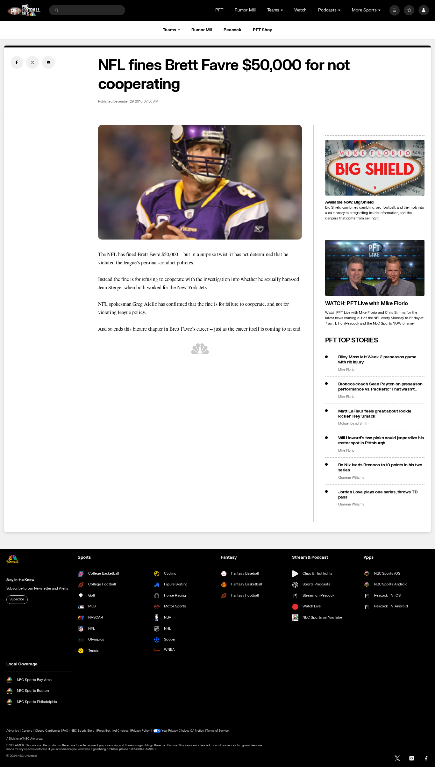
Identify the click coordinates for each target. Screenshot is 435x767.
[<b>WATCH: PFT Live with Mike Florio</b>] (375, 268)
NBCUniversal (32, 739)
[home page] (24, 10)
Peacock (232, 29)
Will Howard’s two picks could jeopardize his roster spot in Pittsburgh (381, 440)
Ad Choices (120, 731)
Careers (27, 731)
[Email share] (48, 62)
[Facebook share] (17, 62)
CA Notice (196, 731)
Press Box (104, 731)
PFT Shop (262, 29)
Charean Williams (351, 478)
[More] (394, 10)
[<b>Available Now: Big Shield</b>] (375, 168)
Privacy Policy (140, 731)
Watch (300, 10)
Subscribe (17, 599)
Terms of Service (217, 731)
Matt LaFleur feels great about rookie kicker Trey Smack (374, 414)
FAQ (65, 731)
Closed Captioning (47, 731)
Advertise (12, 731)
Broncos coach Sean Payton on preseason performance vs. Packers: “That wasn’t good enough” (380, 387)
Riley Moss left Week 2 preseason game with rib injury (377, 360)
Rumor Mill (245, 10)
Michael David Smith (353, 424)
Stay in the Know (20, 579)
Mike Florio (346, 370)
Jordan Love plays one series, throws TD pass (378, 495)
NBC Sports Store (83, 731)
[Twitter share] (32, 62)
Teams (169, 29)
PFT (219, 10)
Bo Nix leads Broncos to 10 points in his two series (380, 467)
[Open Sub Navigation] (282, 10)
